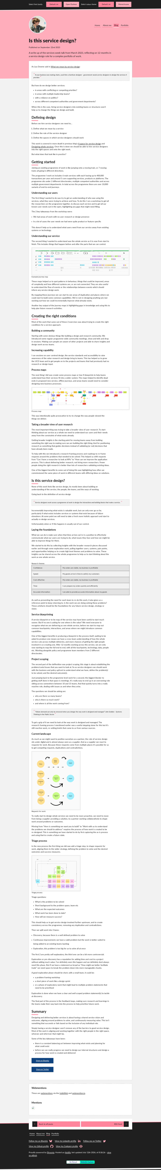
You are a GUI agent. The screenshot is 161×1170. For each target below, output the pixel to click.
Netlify (68, 1152)
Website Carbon (87, 1162)
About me (107, 25)
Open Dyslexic (71, 4)
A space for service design (89, 144)
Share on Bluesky (42, 1060)
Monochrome (123, 4)
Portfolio (124, 25)
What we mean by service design (65, 67)
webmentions (47, 1093)
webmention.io (78, 1093)
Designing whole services (43, 147)
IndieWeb (64, 1093)
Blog (116, 25)
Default (52, 4)
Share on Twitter (42, 1069)
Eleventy (50, 1152)
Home (97, 25)
